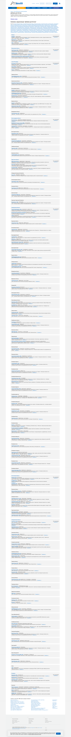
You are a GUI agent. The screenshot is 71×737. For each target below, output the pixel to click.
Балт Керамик (14, 63)
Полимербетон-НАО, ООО (16, 287)
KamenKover (13, 504)
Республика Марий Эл (25, 29)
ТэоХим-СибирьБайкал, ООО (16, 388)
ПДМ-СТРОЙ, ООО (14, 331)
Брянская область (51, 23)
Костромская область (14, 26)
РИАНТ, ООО (14, 593)
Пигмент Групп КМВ (15, 546)
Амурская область (31, 23)
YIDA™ (13, 667)
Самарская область (19, 30)
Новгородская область (14, 27)
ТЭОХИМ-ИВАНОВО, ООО (15, 154)
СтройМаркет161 (14, 480)
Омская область (27, 27)
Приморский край (50, 27)
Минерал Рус (14, 523)
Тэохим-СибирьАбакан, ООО (16, 470)
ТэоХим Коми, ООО (15, 418)
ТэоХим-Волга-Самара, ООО (16, 501)
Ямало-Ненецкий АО (39, 32)
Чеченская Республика (20, 32)
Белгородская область (44, 23)
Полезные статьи (14, 722)
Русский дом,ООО (14, 167)
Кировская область (54, 25)
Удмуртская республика (33, 31)
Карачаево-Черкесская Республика (39, 25)
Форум (13, 723)
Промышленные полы (15, 381)
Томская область (15, 31)
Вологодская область (24, 24)
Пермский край (45, 27)
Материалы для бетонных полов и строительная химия (20, 56)
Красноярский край (26, 26)
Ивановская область (41, 24)
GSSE (12, 42)
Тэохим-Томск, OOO (15, 569)
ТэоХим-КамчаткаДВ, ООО (16, 194)
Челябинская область (14, 32)
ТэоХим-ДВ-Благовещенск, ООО (17, 76)
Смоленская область (39, 30)
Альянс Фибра (14, 66)
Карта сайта (47, 722)
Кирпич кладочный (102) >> (35, 701)
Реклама (30, 723)
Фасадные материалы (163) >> (35, 704)
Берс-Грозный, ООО (15, 633)
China (50, 32)
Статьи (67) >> (55, 702)
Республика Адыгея (13, 28)
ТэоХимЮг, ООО (14, 236)
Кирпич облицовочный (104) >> (35, 702)
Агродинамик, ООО (15, 679)
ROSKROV (13, 90)
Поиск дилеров (31, 721)
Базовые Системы (14, 536)
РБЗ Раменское (14, 39)
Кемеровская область (47, 25)
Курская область (32, 26)
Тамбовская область (52, 30)
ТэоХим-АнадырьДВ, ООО (16, 647)
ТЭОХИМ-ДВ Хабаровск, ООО (16, 608)
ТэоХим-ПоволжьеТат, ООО (16, 455)
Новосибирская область (21, 27)
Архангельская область (37, 23)
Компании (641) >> (55, 708)
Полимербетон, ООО (15, 133)
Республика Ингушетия (47, 28)
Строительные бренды (48, 721)
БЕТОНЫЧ (13, 36)
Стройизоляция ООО (15, 312)
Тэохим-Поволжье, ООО (15, 640)
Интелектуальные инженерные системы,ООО (19, 212)
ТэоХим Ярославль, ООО (15, 661)
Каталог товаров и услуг (15, 721)
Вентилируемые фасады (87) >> (36, 705)
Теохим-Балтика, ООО (15, 181)
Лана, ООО (13, 164)
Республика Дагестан (40, 28)
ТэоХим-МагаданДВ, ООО (15, 273)
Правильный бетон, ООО (15, 555)
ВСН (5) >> (54, 705)
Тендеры (30, 722)
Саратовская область (26, 30)
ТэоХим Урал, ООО (15, 521)
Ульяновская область (41, 31)
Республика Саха (31, 29)
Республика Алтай (19, 28)
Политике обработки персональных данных (34, 734)
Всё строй (13, 602)
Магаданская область (43, 26)
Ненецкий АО (56, 26)
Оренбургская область (33, 27)
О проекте (33, 3)
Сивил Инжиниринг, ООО (15, 294)
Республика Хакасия (49, 29)
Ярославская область (45, 32)
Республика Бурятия (34, 28)
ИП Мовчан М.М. (14, 477)
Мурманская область (50, 26)
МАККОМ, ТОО (14, 693)
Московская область (20, 23)
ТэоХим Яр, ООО (14, 229)
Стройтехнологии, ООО (15, 445)
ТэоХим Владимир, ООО (15, 113)
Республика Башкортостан (26, 28)
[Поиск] (59, 3)
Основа (13, 69)
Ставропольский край (46, 30)
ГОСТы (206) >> (55, 703)
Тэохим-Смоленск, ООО (15, 534)
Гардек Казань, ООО (15, 452)
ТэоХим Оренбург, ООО (15, 324)
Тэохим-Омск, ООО (15, 315)
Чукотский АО (34, 32)
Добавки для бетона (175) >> (15, 700)
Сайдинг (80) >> (33, 707)
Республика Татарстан (37, 29)
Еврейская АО (29, 24)
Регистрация (30, 720)
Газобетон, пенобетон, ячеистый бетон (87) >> (17, 701)
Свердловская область (32, 30)
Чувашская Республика (27, 32)
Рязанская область (13, 30)
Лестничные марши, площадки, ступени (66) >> (18, 706)
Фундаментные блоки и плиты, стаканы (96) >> (17, 702)
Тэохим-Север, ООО (15, 280)
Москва (15, 23)
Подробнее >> (27, 38)
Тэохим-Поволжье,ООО (15, 438)
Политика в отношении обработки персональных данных (19, 728)
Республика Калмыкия (54, 28)
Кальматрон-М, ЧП (14, 677)
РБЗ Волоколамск (14, 53)
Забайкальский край (35, 24)
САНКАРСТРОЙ (14, 263)
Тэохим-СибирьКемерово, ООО (16, 209)
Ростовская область (55, 29)
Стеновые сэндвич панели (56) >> (36, 703)
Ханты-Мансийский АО (53, 31)
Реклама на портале (49, 3)
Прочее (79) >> (55, 700)
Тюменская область (27, 31)
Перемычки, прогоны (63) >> (15, 705)
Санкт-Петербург (25, 23)
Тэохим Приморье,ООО (15, 348)
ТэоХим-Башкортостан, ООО (16, 378)
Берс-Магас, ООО (14, 403)
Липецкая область (37, 26)
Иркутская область (47, 24)
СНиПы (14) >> (55, 704)
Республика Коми (13, 29)
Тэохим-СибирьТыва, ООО (16, 462)
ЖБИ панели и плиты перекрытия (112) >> (17, 707)
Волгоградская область (16, 24)
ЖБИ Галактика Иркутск (15, 161)
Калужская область (25, 25)
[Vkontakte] (46, 728)
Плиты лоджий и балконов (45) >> (16, 708)
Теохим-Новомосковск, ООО (16, 579)
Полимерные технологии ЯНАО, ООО (17, 654)
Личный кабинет (42, 3)
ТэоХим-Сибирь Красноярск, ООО (17, 249)
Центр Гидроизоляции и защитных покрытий (19, 341)
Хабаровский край (47, 31)
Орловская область (40, 27)
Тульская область (21, 31)
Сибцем (13, 215)
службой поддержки (32, 727)
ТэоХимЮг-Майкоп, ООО (15, 363)
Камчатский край (30, 25)
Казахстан (55, 32)
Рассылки (37, 3)
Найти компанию (14, 720)
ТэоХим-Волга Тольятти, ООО (16, 498)
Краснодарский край (20, 26)
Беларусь (52, 32)
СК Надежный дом (14, 396)
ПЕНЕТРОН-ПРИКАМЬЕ (15, 338)
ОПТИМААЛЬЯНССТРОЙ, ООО (16, 93)
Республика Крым (18, 29)
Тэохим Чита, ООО (14, 148)
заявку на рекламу (40, 727)
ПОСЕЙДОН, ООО (14, 483)
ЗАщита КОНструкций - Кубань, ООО (17, 242)
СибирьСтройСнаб (14, 616)
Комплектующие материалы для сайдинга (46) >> (38, 708)
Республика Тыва (43, 29)
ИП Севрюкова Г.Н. (14, 95)
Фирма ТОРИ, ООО (14, 623)
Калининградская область (18, 25)
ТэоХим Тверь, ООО (15, 563)
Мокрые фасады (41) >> (34, 706)
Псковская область (56, 27)
